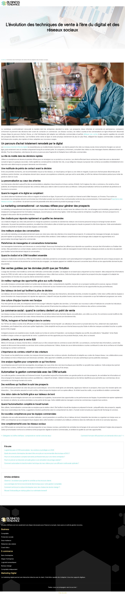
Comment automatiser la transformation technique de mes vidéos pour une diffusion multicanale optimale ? (41, 463)
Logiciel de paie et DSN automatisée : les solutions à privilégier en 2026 (29, 450)
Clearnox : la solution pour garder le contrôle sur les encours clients (27, 481)
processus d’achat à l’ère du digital (15, 147)
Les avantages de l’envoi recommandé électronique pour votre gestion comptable (33, 484)
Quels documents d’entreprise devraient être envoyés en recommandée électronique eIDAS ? (37, 453)
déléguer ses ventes (90, 134)
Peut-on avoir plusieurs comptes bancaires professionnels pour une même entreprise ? (34, 457)
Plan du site (62, 593)
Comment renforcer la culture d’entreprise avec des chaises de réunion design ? (32, 487)
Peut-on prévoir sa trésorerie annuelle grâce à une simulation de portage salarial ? (32, 460)
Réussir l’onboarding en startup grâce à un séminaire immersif (25, 490)
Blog (4, 59)
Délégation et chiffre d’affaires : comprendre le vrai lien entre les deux (27, 436)
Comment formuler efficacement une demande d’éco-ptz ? (101, 436)
